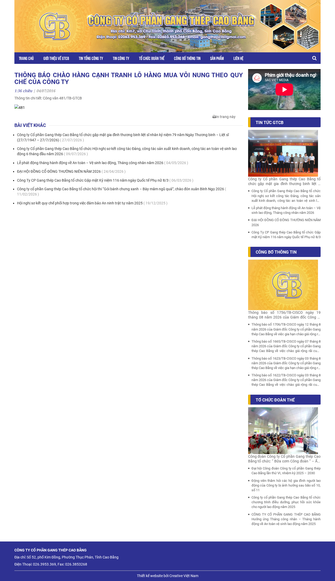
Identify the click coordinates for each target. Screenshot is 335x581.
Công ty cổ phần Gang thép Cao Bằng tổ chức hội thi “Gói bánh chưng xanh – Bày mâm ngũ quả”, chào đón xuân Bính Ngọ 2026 (121, 191)
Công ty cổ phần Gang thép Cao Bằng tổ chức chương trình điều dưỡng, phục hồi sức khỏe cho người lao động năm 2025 (286, 502)
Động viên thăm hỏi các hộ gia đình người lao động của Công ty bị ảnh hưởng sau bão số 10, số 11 (286, 485)
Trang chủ (26, 58)
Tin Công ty (121, 58)
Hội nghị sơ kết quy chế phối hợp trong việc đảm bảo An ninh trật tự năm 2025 (92, 203)
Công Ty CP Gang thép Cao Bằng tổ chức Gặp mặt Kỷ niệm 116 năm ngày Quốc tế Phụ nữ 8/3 (105, 180)
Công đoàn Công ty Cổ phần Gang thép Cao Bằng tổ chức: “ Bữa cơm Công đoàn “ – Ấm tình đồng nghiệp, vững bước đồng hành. (284, 458)
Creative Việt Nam (183, 576)
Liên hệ (238, 58)
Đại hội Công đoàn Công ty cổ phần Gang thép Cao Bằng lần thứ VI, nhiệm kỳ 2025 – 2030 (286, 470)
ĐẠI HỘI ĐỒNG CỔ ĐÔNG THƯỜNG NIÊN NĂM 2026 (71, 171)
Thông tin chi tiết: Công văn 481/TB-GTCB (48, 98)
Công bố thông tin (187, 58)
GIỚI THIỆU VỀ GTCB (56, 58)
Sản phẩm (217, 58)
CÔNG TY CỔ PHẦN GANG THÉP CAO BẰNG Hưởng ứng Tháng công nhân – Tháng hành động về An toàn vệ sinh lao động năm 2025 (286, 519)
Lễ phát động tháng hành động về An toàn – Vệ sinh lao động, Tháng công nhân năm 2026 (102, 163)
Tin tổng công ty (91, 58)
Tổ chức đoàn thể (151, 58)
